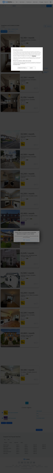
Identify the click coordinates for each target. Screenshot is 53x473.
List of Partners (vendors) (16, 64)
